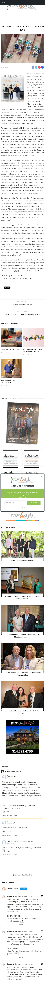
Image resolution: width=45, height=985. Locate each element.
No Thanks (22, 507)
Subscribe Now (34, 502)
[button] (23, 485)
